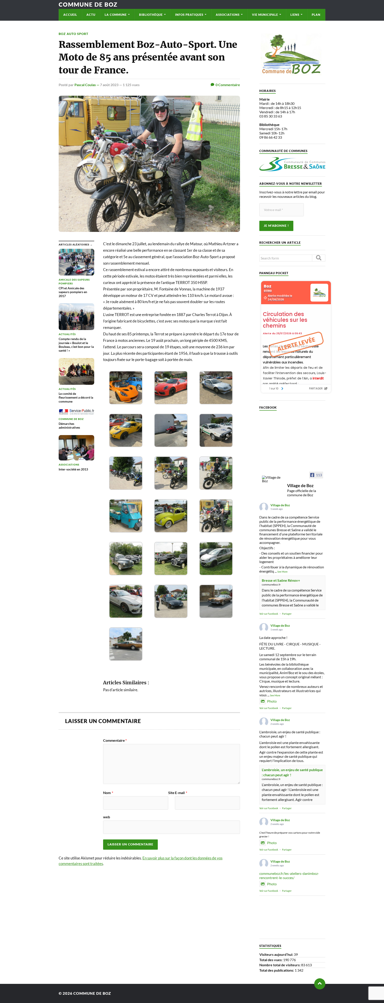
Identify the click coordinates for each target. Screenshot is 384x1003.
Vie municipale (265, 14)
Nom (108, 792)
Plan (316, 14)
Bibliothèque (151, 14)
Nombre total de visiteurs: (280, 965)
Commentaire (115, 740)
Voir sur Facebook (268, 613)
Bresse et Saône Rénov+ (281, 580)
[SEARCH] (318, 258)
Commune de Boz (88, 4)
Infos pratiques (189, 14)
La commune (116, 14)
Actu (90, 14)
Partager (287, 613)
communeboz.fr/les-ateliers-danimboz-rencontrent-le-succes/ (289, 875)
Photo (272, 701)
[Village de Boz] (273, 479)
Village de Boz (280, 505)
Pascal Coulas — (87, 85)
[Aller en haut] (319, 983)
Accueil (70, 14)
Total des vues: (271, 960)
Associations (228, 14)
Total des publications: (277, 970)
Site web (138, 805)
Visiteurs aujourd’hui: (276, 954)
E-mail (181, 792)
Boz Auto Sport (73, 34)
